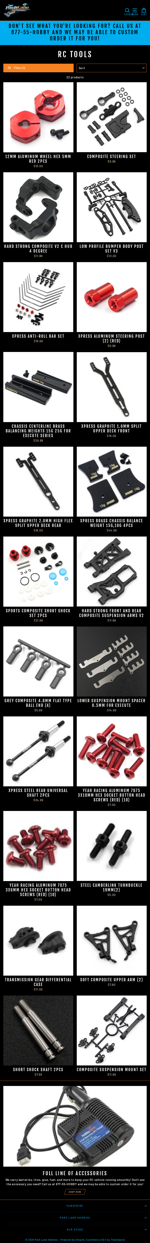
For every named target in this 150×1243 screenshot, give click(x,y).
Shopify (80, 1239)
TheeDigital (118, 1239)
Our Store (75, 1229)
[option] (75, 33)
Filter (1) (19, 68)
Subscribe (75, 1205)
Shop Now (75, 1192)
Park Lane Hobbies (75, 1217)
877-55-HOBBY (30, 32)
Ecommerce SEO (96, 1239)
